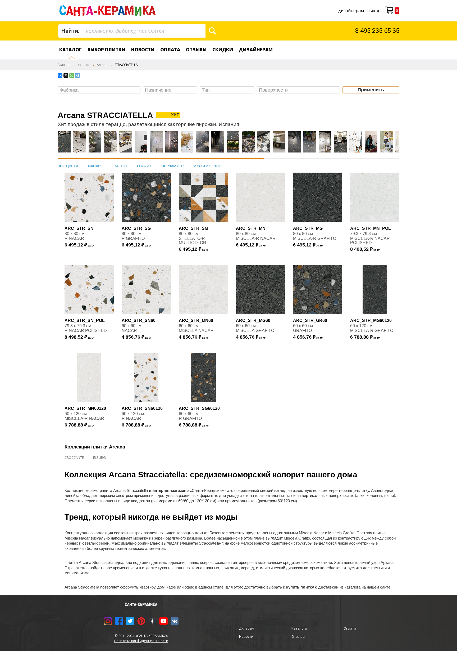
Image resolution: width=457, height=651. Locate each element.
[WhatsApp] (71, 75)
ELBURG (99, 457)
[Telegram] (77, 75)
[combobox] (132, 31)
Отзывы (196, 50)
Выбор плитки (106, 50)
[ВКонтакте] (60, 75)
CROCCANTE (74, 457)
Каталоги (299, 628)
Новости (142, 50)
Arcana (102, 64)
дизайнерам (351, 11)
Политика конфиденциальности (141, 640)
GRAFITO (119, 166)
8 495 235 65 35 (377, 30)
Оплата (170, 50)
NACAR (94, 166)
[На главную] (108, 10)
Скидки (222, 50)
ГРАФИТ (144, 166)
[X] (65, 75)
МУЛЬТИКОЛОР (207, 166)
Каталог (70, 50)
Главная (64, 64)
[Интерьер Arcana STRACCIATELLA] (64, 144)
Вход (374, 11)
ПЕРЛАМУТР (172, 166)
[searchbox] (100, 90)
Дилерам (246, 628)
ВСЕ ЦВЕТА (68, 166)
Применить (371, 89)
